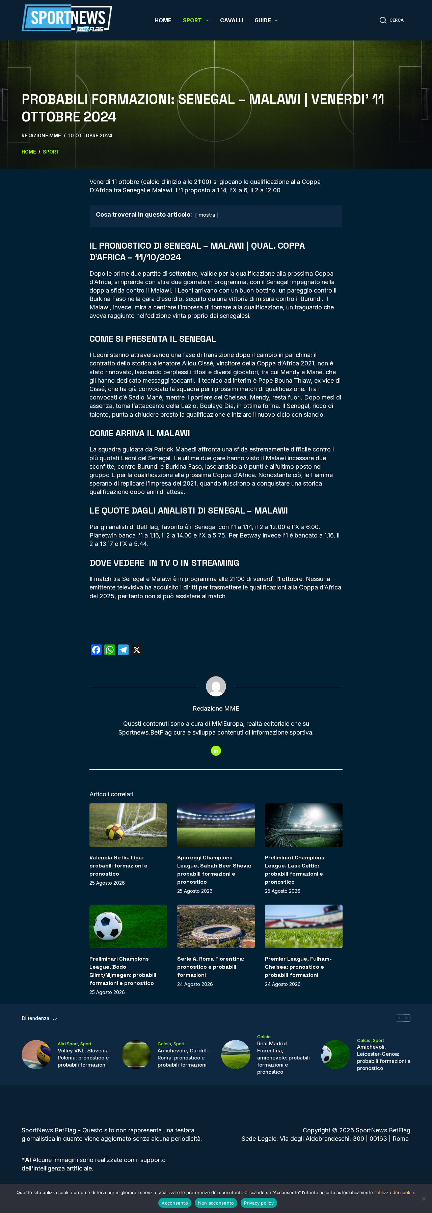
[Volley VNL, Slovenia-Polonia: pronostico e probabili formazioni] (36, 1054)
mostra (207, 215)
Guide (262, 20)
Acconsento (175, 1203)
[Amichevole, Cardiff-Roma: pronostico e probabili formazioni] (136, 1054)
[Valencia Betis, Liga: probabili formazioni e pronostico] (128, 825)
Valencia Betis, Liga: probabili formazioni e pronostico (118, 865)
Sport (192, 20)
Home (163, 20)
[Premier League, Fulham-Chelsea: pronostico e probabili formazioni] (304, 926)
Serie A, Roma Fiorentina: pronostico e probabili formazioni (211, 966)
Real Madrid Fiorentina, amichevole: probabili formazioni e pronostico (283, 1057)
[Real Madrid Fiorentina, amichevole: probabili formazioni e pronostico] (235, 1054)
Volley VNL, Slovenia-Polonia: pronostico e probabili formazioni (84, 1057)
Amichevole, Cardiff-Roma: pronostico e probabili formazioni (183, 1057)
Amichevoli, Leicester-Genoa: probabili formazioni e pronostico (383, 1057)
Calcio (164, 1043)
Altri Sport (68, 1043)
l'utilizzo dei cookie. (394, 1192)
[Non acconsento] (423, 1198)
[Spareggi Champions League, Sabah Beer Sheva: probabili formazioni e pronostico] (216, 825)
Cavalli (231, 20)
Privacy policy (259, 1203)
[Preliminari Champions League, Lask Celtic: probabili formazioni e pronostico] (304, 825)
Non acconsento (216, 1203)
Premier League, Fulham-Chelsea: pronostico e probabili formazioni (298, 966)
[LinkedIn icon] (216, 751)
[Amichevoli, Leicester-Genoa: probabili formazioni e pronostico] (335, 1054)
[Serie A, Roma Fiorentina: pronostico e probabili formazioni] (216, 926)
